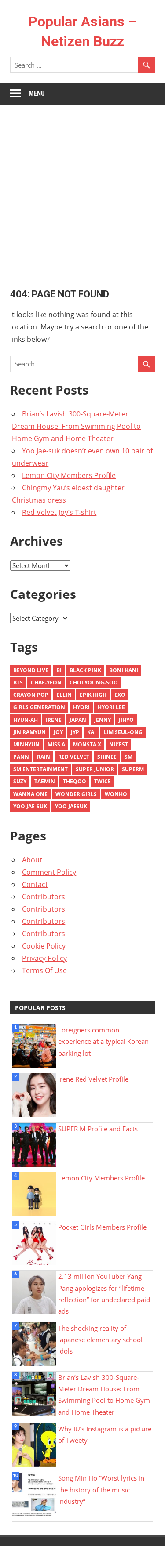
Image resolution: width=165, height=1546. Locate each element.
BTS (18, 682)
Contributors (43, 897)
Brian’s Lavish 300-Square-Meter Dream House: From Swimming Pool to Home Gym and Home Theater (76, 426)
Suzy (19, 781)
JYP (75, 732)
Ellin (64, 695)
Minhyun (26, 744)
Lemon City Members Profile (69, 475)
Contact (35, 884)
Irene (54, 720)
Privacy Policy (44, 958)
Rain (43, 756)
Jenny (102, 720)
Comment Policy (49, 872)
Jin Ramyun (29, 732)
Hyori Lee (111, 707)
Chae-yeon (46, 682)
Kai (91, 732)
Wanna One (30, 794)
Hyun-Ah (25, 720)
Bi (59, 670)
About (32, 860)
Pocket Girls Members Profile (102, 1227)
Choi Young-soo (94, 682)
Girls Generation (39, 707)
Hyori (81, 707)
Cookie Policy (44, 946)
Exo (119, 695)
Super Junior (95, 769)
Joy (58, 732)
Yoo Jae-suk (30, 806)
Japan (78, 720)
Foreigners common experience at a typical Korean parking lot (103, 1041)
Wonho (116, 794)
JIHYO (126, 720)
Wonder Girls (76, 794)
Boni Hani (123, 670)
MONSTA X (87, 744)
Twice (102, 781)
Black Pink (85, 670)
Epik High (93, 695)
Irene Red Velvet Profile (93, 1079)
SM (128, 756)
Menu (37, 93)
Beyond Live (30, 670)
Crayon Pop (30, 695)
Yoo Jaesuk (71, 806)
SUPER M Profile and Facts (98, 1128)
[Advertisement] (82, 191)
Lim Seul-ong (123, 732)
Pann (21, 756)
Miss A (56, 744)
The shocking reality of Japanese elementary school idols (100, 1340)
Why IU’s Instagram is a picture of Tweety (104, 1434)
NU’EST (118, 744)
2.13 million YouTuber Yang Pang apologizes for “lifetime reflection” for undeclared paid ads (104, 1293)
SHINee (107, 756)
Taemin (44, 781)
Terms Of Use (44, 970)
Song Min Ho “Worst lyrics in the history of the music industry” (101, 1490)
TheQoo (74, 781)
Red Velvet (73, 756)
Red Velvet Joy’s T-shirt (59, 512)
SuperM (133, 769)
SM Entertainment (40, 769)
